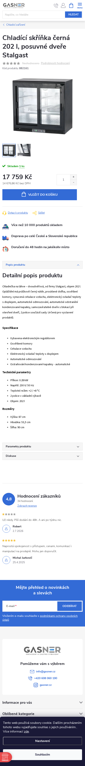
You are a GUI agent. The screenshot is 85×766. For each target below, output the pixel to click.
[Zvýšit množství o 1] (73, 177)
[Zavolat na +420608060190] (56, 5)
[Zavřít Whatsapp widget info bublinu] (28, 747)
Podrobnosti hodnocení (55, 63)
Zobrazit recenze (27, 506)
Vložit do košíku (43, 195)
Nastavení (42, 741)
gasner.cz (46, 685)
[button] (74, 753)
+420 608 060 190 (45, 678)
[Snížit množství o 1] (73, 182)
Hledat (73, 14)
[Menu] (80, 5)
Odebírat (69, 606)
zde (26, 731)
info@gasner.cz (45, 671)
